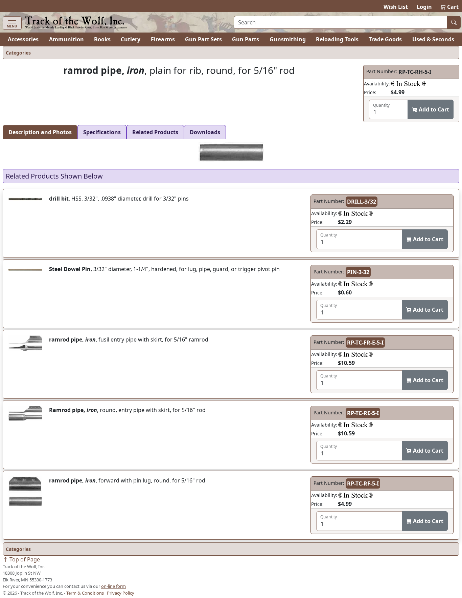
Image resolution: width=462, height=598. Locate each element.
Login (424, 7)
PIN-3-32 (358, 272)
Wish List (396, 7)
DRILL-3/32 (361, 201)
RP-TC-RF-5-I (363, 483)
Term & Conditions (85, 593)
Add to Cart (433, 109)
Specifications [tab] (102, 132)
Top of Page (24, 559)
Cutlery (130, 39)
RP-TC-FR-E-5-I (365, 342)
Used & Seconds (433, 39)
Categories (18, 52)
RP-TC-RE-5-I (363, 413)
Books (102, 39)
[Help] (408, 83)
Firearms (163, 39)
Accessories (23, 39)
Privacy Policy (120, 593)
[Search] (454, 22)
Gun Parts (245, 39)
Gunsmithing (288, 39)
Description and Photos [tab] (40, 132)
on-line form (113, 586)
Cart (450, 7)
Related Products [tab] (155, 132)
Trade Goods (385, 39)
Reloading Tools (337, 39)
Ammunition (66, 39)
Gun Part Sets (203, 39)
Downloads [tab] (205, 132)
